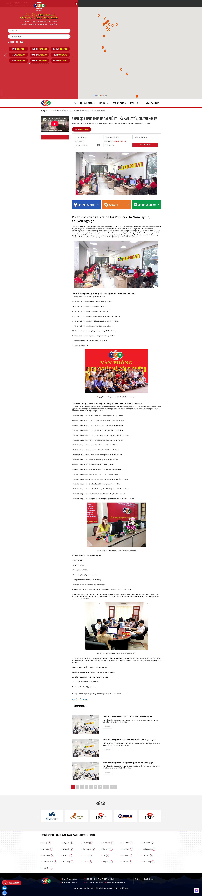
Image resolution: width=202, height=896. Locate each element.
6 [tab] (40, 63)
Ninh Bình (67, 849)
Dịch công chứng (86, 102)
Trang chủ (44, 111)
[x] (76, 3)
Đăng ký (94, 888)
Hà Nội (46, 843)
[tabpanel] (18, 55)
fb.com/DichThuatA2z (69, 879)
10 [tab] (48, 63)
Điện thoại (115, 141)
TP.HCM (86, 862)
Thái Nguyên (88, 849)
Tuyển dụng (78, 888)
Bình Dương (147, 862)
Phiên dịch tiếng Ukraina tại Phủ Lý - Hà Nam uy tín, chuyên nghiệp (79, 111)
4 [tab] (36, 63)
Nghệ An (66, 855)
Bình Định (147, 855)
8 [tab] (44, 63)
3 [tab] (34, 63)
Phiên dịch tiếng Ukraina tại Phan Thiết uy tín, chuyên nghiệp (127, 716)
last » (113, 787)
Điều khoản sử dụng (105, 888)
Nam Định (47, 849)
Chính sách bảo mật (121, 888)
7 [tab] (42, 63)
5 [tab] (38, 63)
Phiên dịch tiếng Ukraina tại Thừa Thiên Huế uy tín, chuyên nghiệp (130, 739)
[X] (75, 103)
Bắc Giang (127, 849)
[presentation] (37, 816)
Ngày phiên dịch (80, 141)
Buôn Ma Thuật (49, 862)
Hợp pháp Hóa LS (118, 102)
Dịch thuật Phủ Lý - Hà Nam (112, 694)
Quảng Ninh (107, 843)
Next (73, 55)
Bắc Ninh (126, 843)
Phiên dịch (102, 102)
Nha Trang (67, 862)
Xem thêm (107, 726)
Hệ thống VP (134, 102)
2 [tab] (31, 63)
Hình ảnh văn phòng (152, 102)
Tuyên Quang (148, 849)
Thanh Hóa (48, 855)
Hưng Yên (67, 843)
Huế (105, 855)
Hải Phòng (87, 843)
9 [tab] (46, 63)
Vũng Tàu (107, 862)
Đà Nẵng (126, 855)
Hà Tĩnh (86, 855)
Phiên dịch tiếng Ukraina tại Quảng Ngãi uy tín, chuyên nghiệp (128, 763)
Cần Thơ (126, 862)
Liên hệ (86, 888)
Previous (5, 55)
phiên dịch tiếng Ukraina (93, 694)
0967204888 (90, 883)
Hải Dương (147, 843)
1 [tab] (29, 63)
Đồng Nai (47, 868)
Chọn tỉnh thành (17, 41)
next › (106, 787)
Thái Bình (107, 849)
